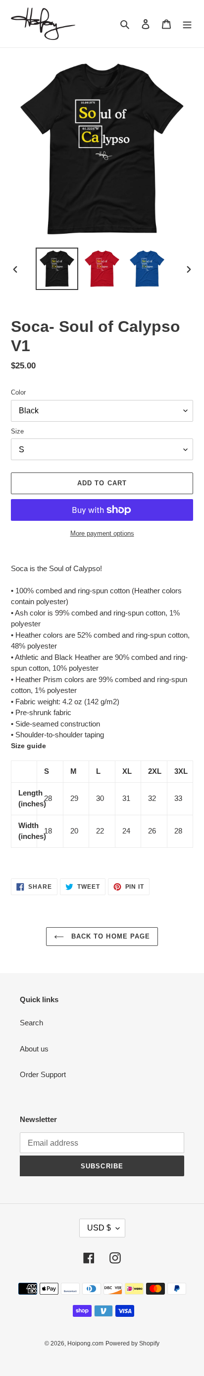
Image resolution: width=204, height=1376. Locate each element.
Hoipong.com (85, 1343)
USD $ (99, 1228)
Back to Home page (109, 936)
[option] (57, 268)
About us (34, 1049)
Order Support (43, 1074)
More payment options (102, 533)
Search (31, 1022)
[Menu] (187, 24)
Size (17, 431)
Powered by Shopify (132, 1343)
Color (18, 392)
